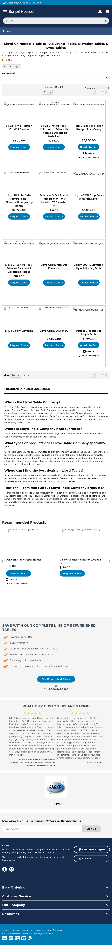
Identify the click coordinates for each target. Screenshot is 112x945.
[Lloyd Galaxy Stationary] (54, 317)
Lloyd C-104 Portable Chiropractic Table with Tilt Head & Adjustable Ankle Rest (54, 131)
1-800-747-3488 (58, 689)
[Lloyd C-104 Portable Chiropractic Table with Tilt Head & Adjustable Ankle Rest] (54, 112)
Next (109, 561)
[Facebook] (4, 869)
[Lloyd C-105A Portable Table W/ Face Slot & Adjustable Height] (19, 251)
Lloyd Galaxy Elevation (19, 330)
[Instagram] (11, 869)
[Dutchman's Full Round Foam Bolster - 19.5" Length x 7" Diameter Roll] (54, 181)
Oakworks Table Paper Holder (23, 559)
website (52, 437)
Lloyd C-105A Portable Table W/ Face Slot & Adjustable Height (19, 268)
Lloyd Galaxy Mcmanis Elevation (54, 267)
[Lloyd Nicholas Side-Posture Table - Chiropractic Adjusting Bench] (19, 181)
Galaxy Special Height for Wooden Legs (80, 561)
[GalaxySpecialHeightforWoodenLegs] (83, 543)
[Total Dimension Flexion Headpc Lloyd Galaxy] (89, 112)
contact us (16, 849)
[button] (89, 153)
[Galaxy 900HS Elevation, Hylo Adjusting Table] (89, 251)
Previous (2, 561)
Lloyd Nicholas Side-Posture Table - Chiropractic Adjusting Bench (19, 200)
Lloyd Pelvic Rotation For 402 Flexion (19, 127)
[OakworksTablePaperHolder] (29, 543)
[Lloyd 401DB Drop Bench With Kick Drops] (89, 181)
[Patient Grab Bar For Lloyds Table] (89, 317)
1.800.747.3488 (33, 3)
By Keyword (8, 73)
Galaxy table (65, 455)
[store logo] (21, 11)
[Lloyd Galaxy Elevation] (19, 317)
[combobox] (56, 20)
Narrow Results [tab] (11, 67)
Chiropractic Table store (73, 461)
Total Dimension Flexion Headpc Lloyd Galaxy (88, 127)
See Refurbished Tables (56, 679)
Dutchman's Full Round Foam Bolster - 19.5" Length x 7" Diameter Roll (54, 200)
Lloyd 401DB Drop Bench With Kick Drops (89, 197)
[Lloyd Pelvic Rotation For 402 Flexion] (19, 112)
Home (9, 31)
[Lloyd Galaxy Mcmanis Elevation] (54, 251)
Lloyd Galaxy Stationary (54, 330)
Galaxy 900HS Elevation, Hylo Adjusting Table (89, 267)
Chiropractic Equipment (31, 930)
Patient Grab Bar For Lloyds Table (88, 332)
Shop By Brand (16, 502)
